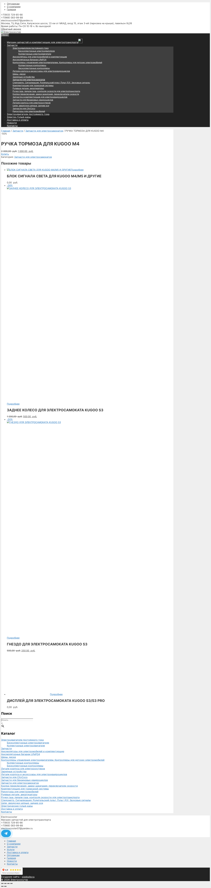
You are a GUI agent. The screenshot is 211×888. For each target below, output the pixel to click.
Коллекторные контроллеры (32, 65)
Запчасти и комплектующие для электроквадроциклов (40, 97)
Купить (5, 154)
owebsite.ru (28, 876)
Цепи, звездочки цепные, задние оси (31, 105)
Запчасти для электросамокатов (29, 79)
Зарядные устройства (24, 77)
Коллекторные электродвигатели (34, 54)
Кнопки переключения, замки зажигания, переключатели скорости (46, 94)
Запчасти (12, 45)
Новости (12, 122)
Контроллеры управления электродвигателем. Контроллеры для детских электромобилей (57, 62)
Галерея (11, 9)
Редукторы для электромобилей (29, 111)
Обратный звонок (11, 29)
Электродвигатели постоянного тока (31, 48)
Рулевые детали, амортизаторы (28, 88)
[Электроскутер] (11, 31)
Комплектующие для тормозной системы (33, 85)
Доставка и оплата (17, 119)
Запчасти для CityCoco (24, 108)
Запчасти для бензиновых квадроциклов (33, 100)
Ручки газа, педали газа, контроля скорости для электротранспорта (46, 91)
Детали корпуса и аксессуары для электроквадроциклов (41, 71)
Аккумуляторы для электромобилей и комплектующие (40, 56)
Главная (5, 130)
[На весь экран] (5, 883)
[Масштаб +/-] (2, 883)
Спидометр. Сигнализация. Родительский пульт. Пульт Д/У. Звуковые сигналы (51, 82)
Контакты (12, 125)
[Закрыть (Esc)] (11, 883)
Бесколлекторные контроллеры (34, 68)
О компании (14, 6)
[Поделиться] (8, 883)
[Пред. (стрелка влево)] (2, 886)
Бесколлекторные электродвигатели (36, 51)
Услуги (10, 849)
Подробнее (77, 169)
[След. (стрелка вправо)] (5, 886)
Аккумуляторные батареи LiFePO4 (29, 59)
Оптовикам (13, 3)
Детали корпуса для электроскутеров (32, 102)
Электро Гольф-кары (19, 117)
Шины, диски (19, 74)
